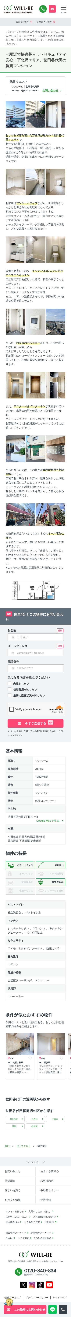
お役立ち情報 (13, 1199)
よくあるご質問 (32, 1222)
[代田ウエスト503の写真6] (55, 181)
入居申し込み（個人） (40, 1211)
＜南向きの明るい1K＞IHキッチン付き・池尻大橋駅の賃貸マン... (19, 1069)
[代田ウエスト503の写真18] (55, 448)
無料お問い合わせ (52, 9)
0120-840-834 (43, 9)
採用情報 (49, 1222)
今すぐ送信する (38, 723)
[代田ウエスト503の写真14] (35, 384)
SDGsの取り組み (42, 1238)
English (9, 1238)
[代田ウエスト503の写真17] (35, 448)
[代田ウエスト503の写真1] (15, 114)
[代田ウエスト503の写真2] (35, 114)
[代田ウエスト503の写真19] (20, 514)
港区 (14, 1126)
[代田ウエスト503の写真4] (15, 181)
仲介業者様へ (12, 1222)
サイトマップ (59, 1297)
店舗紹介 (10, 1180)
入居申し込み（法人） (17, 1216)
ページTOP (32, 1161)
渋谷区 (34, 1119)
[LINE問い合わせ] (52, 1309)
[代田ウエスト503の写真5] (35, 181)
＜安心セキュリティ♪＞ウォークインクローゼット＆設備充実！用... (51, 1069)
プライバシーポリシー (36, 1297)
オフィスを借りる (15, 1211)
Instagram (32, 1285)
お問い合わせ (13, 1171)
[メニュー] (63, 7)
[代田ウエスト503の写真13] (15, 384)
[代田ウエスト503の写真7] (15, 249)
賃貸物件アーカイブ (16, 1232)
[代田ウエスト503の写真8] (35, 249)
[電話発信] (63, 1309)
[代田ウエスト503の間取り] (35, 589)
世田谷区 (14, 1119)
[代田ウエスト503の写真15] (55, 384)
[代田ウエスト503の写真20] (50, 514)
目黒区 (55, 1119)
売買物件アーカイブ (41, 1232)
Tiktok (40, 1285)
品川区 (34, 1126)
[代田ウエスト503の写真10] (15, 321)
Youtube (49, 1284)
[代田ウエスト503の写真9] (55, 249)
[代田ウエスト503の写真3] (55, 114)
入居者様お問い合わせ (44, 1216)
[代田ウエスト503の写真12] (55, 321)
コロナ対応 (23, 1238)
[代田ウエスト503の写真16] (15, 448)
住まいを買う (13, 1190)
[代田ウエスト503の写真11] (35, 321)
